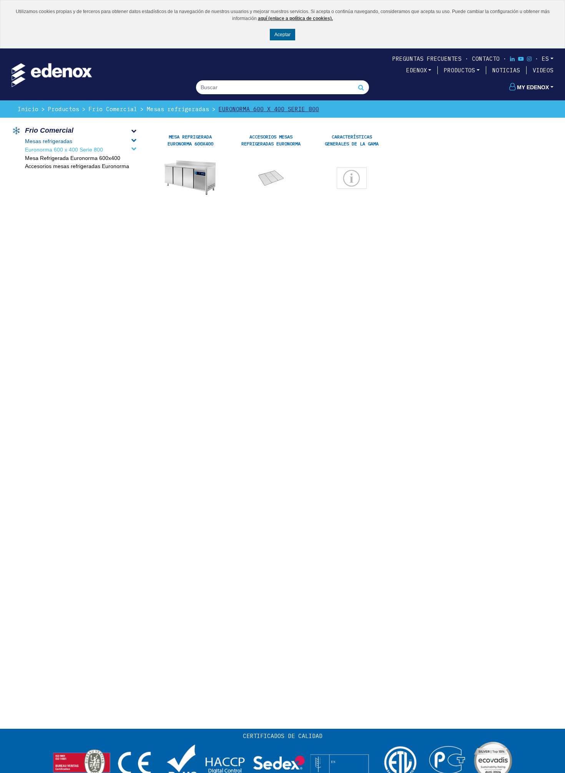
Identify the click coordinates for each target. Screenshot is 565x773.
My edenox (533, 87)
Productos (63, 109)
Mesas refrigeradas (178, 109)
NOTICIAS (506, 70)
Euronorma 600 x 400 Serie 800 (269, 109)
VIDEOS (543, 70)
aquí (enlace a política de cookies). (295, 18)
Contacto (486, 58)
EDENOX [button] (416, 70)
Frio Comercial (113, 109)
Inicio (28, 109)
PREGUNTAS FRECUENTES (427, 58)
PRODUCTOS (459, 70)
